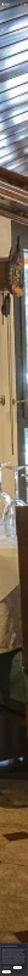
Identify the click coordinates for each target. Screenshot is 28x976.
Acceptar (17, 967)
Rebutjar (6, 971)
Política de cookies (18, 963)
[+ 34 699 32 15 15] (21, 4)
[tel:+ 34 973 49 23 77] (18, 4)
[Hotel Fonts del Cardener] (5, 4)
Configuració (7, 967)
